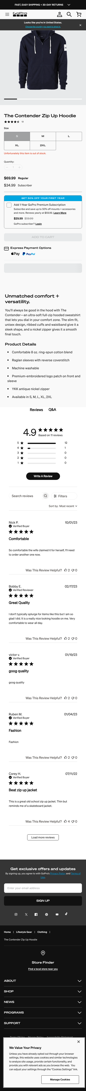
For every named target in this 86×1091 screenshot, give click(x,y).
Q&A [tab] (52, 409)
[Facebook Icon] (35, 915)
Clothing (42, 931)
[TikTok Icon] (67, 915)
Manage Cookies (60, 1079)
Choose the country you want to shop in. (43, 26)
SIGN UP (43, 901)
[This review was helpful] (65, 570)
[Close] (80, 25)
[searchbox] (25, 495)
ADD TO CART (43, 237)
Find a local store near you (43, 968)
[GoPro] (20, 14)
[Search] (69, 14)
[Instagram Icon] (17, 915)
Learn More (59, 212)
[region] (42, 443)
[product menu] (7, 14)
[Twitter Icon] (25, 915)
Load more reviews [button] (43, 837)
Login (38, 223)
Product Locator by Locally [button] (25, 279)
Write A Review (43, 476)
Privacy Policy (58, 874)
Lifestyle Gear (24, 931)
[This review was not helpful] (72, 570)
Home (7, 931)
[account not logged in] (59, 14)
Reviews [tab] (36, 409)
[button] (43, 981)
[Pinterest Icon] (45, 915)
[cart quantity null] (79, 14)
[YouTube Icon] (56, 915)
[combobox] (63, 506)
